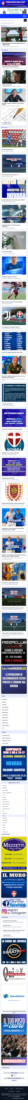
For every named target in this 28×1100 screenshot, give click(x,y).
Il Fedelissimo (5, 715)
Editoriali (4, 702)
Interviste (4, 704)
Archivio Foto (5, 720)
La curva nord (5, 743)
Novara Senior (5, 717)
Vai (25, 20)
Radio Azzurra (5, 712)
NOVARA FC (4, 699)
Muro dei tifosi (11, 1091)
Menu (24, 16)
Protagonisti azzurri (6, 740)
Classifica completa (6, 834)
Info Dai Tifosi (5, 722)
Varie (3, 728)
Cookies (6, 1088)
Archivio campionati (6, 738)
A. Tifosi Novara (5, 725)
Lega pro (11, 1088)
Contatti (18, 1091)
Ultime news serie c (19, 1088)
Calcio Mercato (5, 707)
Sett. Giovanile (5, 709)
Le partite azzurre (6, 735)
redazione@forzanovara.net (18, 1098)
